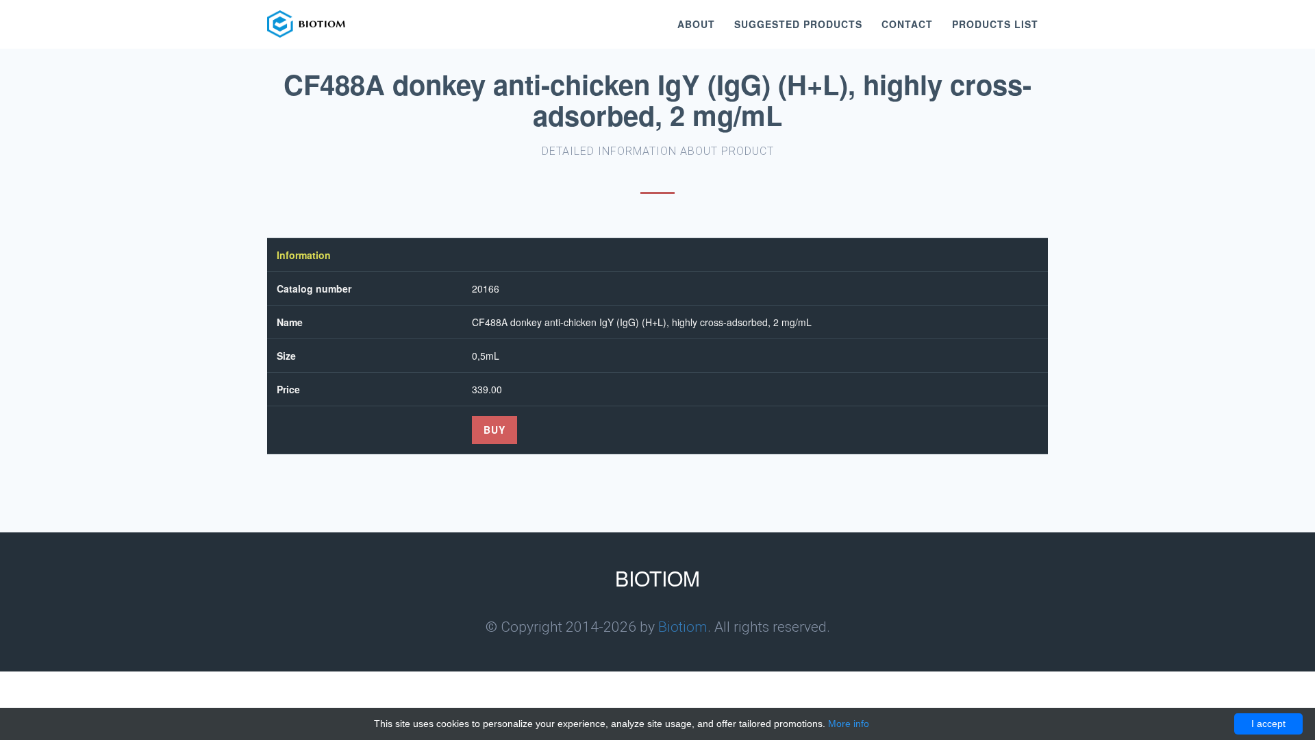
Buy (494, 429)
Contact (907, 24)
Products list (995, 24)
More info (848, 723)
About (696, 24)
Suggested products (798, 24)
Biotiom (682, 627)
